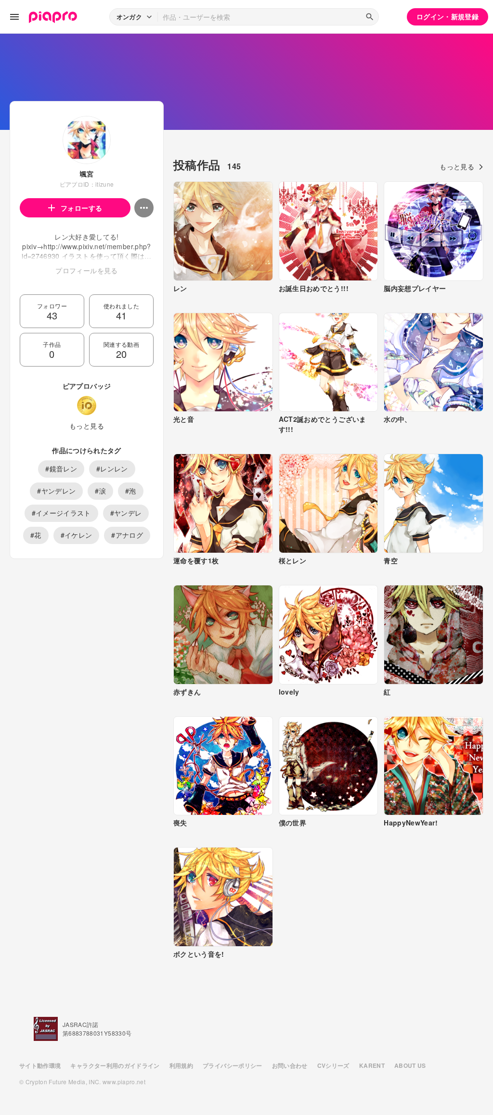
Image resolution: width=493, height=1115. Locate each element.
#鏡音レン (61, 468)
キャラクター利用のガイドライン (114, 1065)
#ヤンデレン (56, 490)
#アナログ (127, 535)
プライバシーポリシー (232, 1065)
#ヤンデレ (126, 513)
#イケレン (76, 535)
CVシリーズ (333, 1065)
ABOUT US (410, 1065)
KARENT (372, 1065)
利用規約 (181, 1065)
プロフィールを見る (86, 270)
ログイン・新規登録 (447, 16)
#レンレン (112, 468)
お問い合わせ (290, 1065)
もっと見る (86, 426)
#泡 (130, 490)
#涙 (100, 490)
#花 (35, 535)
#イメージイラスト (61, 513)
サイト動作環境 (40, 1065)
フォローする (81, 208)
